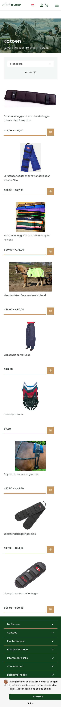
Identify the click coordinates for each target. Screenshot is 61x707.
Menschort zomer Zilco (17, 355)
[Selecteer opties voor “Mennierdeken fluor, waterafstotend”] (50, 311)
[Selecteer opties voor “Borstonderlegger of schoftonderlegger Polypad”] (50, 251)
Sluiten (30, 703)
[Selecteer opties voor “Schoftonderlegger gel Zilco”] (50, 549)
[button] (57, 5)
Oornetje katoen (13, 414)
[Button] (41, 5)
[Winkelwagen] (46, 5)
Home (7, 48)
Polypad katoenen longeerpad (21, 474)
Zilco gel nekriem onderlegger (21, 593)
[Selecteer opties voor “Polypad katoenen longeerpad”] (50, 490)
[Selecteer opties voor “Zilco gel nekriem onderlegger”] (50, 609)
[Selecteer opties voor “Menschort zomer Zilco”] (50, 370)
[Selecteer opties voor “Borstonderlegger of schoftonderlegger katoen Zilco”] (50, 191)
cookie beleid (43, 688)
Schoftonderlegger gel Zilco (20, 534)
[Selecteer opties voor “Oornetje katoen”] (50, 430)
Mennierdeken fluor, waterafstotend (25, 295)
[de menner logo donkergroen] (11, 5)
